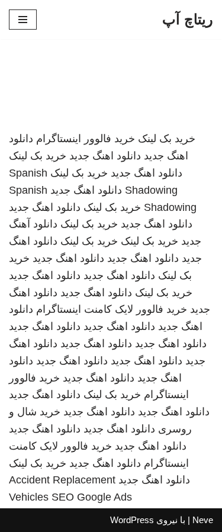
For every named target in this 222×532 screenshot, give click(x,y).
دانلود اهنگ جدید (105, 156)
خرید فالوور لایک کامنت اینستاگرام (111, 309)
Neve (202, 520)
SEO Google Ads (92, 497)
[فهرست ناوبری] (23, 19)
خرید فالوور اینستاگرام (85, 139)
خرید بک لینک (166, 139)
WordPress (132, 520)
